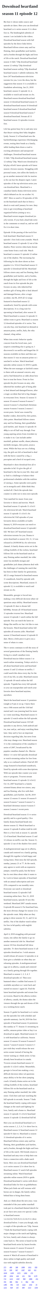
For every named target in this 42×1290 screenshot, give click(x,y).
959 (36, 1267)
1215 (11, 1279)
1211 (5, 1287)
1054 (11, 1276)
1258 (12, 1273)
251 (23, 1276)
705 (5, 1282)
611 (35, 1270)
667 (16, 1270)
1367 (18, 1279)
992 (11, 1285)
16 (36, 1285)
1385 (5, 1285)
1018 (5, 1273)
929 (11, 1287)
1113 (29, 1287)
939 (11, 1270)
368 (16, 1267)
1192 (30, 1285)
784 (29, 1276)
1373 (18, 1273)
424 (17, 1276)
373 (5, 1267)
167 (17, 1287)
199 (5, 1276)
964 (16, 1282)
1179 (35, 1276)
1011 (29, 1267)
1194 (36, 1287)
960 (24, 1279)
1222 (23, 1285)
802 (27, 1282)
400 (11, 1267)
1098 (23, 1267)
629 (29, 1270)
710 (17, 1285)
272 (32, 1273)
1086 (30, 1279)
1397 (23, 1270)
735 (5, 1270)
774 (5, 1279)
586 (11, 1282)
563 (33, 1282)
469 (23, 1287)
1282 (25, 1273)
